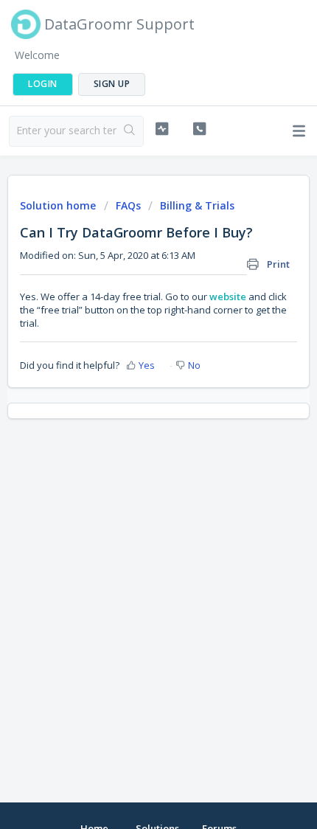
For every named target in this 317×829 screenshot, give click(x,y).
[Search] (129, 131)
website (228, 296)
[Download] (131, 405)
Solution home (59, 205)
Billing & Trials (197, 205)
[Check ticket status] (162, 129)
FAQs (128, 205)
